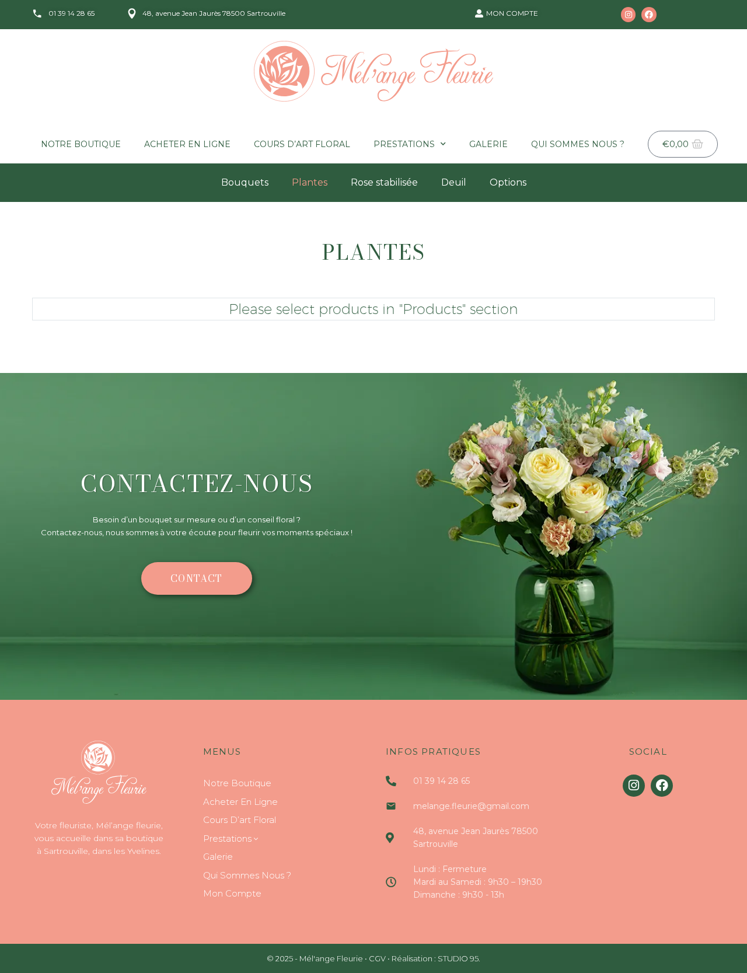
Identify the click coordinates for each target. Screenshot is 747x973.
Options (508, 182)
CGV (377, 958)
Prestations (404, 144)
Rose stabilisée (384, 182)
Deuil (453, 182)
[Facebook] (648, 14)
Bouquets (244, 182)
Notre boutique (81, 144)
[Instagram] (628, 14)
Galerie (488, 144)
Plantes (309, 182)
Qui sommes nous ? (577, 144)
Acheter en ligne (187, 144)
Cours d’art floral (302, 144)
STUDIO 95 (458, 958)
